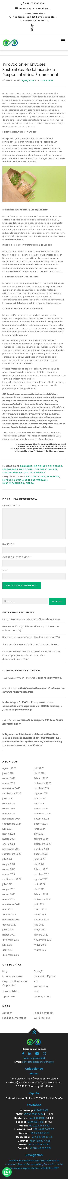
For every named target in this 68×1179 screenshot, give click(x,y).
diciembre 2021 (42, 899)
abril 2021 (7, 909)
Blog (4, 971)
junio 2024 (39, 828)
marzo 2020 (8, 934)
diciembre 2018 (10, 954)
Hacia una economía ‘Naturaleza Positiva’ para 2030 (31, 637)
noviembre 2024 (11, 818)
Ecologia (53, 476)
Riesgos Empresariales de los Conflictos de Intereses (31, 619)
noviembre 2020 (11, 919)
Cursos (47, 1164)
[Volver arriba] (34, 1032)
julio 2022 (7, 884)
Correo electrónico (17, 557)
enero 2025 (8, 813)
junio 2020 (8, 929)
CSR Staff (46, 80)
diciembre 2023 (42, 844)
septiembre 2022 (11, 879)
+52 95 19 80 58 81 (39, 1133)
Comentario (11, 505)
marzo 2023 (8, 869)
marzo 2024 (9, 838)
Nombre (8, 544)
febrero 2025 (41, 808)
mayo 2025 (8, 803)
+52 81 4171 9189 (36, 1118)
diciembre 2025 (42, 783)
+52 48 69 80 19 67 (43, 1129)
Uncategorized (42, 996)
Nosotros (13, 1160)
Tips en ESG (8, 996)
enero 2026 (8, 783)
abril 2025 (39, 803)
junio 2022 (39, 884)
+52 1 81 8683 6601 (35, 3)
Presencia (32, 1164)
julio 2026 (39, 768)
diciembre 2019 (10, 939)
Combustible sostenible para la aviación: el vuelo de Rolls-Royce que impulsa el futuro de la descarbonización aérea (31, 655)
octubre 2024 (41, 818)
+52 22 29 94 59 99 (38, 1125)
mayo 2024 (8, 833)
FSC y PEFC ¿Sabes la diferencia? (43, 677)
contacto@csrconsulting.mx (34, 8)
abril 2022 (39, 889)
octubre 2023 (41, 849)
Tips (36, 991)
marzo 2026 (8, 778)
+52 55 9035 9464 (34, 1114)
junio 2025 (39, 798)
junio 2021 (39, 904)
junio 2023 (39, 859)
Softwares (20, 1164)
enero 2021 (40, 914)
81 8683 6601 (41, 1110)
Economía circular (12, 976)
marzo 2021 (40, 909)
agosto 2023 (41, 854)
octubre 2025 (41, 788)
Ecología (26, 466)
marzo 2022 (8, 894)
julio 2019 (7, 944)
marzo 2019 (40, 950)
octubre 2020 (41, 919)
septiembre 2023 (11, 854)
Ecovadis (24, 1160)
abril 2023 (39, 864)
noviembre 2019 (42, 939)
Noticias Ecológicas (48, 466)
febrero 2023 (41, 869)
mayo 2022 (8, 889)
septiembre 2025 (11, 793)
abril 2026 (39, 773)
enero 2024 (8, 844)
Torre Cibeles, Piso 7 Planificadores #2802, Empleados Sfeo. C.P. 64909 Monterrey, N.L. (34, 17)
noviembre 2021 (11, 904)
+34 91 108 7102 (34, 1121)
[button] (7, 1172)
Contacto (57, 1164)
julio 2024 (7, 828)
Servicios (34, 1160)
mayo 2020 (40, 929)
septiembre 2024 (11, 823)
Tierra (30, 483)
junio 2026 (8, 773)
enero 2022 (8, 899)
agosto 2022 (41, 879)
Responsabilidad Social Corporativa (27, 469)
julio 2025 (7, 798)
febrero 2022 (41, 894)
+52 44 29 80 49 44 (41, 1137)
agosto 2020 (9, 924)
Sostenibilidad (12, 472)
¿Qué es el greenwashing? (17, 709)
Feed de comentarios (14, 1017)
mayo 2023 (8, 864)
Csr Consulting (35, 476)
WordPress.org (42, 1017)
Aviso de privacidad (34, 1058)
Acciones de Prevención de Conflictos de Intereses (30, 644)
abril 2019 (7, 950)
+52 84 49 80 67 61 (40, 1148)
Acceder (7, 1012)
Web (5, 570)
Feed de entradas (43, 1012)
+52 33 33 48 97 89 (38, 1144)
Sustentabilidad (34, 472)
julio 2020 (39, 924)
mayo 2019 (40, 944)
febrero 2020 (41, 934)
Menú (63, 40)
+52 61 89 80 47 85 (40, 1140)
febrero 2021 (9, 914)
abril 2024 (39, 833)
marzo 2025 (8, 808)
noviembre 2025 (11, 788)
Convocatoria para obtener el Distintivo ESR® (34, 1168)
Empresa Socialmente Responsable (25, 480)
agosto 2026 (9, 768)
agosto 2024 (41, 823)
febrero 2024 (41, 838)
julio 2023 (7, 859)
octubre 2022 (41, 874)
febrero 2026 (41, 778)
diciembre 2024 (42, 813)
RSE (55, 469)
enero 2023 (8, 874)
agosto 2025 (41, 793)
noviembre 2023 (11, 849)
